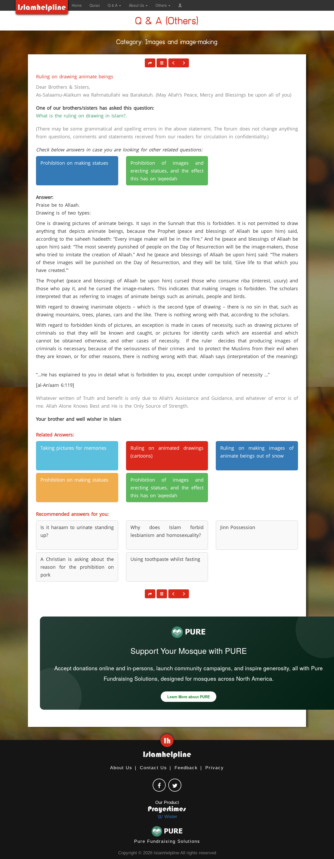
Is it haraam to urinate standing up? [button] (77, 531)
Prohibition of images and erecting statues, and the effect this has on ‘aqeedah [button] (167, 171)
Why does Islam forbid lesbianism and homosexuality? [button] (167, 531)
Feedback (186, 767)
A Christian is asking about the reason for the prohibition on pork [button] (77, 567)
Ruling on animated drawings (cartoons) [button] (167, 452)
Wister (170, 816)
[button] (180, 5)
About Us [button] (137, 5)
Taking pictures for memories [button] (73, 448)
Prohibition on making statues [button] (74, 163)
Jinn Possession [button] (237, 527)
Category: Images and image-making (167, 43)
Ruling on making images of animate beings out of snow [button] (257, 452)
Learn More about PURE (188, 696)
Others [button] (162, 5)
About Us (121, 767)
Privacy (214, 767)
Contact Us (153, 767)
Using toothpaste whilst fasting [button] (165, 559)
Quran (95, 5)
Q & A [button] (113, 5)
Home (77, 5)
